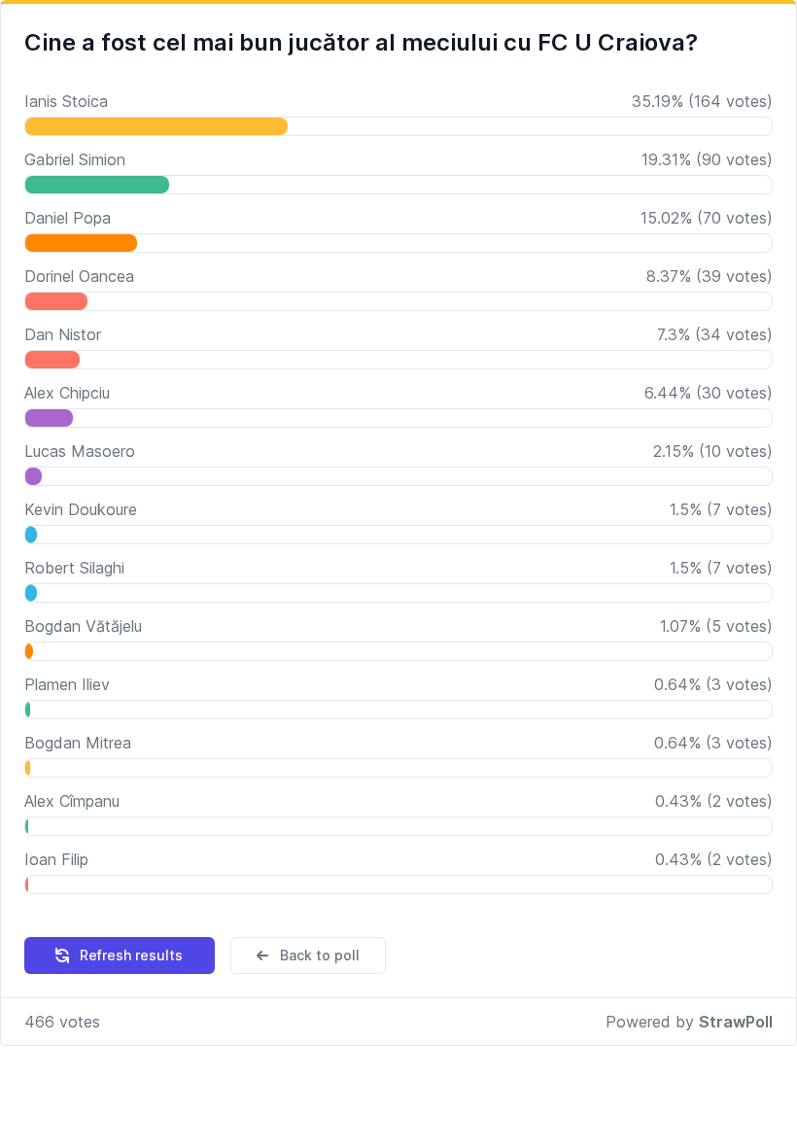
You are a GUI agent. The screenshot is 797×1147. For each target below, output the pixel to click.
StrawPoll (736, 1021)
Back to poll (320, 955)
